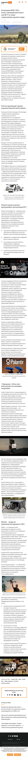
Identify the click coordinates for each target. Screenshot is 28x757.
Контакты (10, 739)
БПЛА (23, 679)
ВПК (2, 681)
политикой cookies (21, 751)
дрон (20, 679)
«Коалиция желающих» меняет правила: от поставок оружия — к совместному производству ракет (12, 725)
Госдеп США (14, 679)
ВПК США (10, 71)
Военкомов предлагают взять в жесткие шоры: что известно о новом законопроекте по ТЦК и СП (13, 709)
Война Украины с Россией (11, 681)
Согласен (10, 754)
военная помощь (5, 683)
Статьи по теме (6, 702)
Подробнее (17, 754)
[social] (7, 695)
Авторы (18, 739)
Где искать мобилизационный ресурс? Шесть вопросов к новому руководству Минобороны (13, 717)
